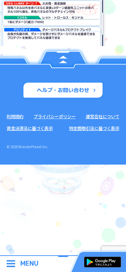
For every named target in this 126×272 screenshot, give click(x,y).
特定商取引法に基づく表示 (94, 128)
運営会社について (102, 116)
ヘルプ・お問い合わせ (63, 90)
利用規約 (15, 116)
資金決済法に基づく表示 (30, 128)
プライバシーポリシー (55, 116)
